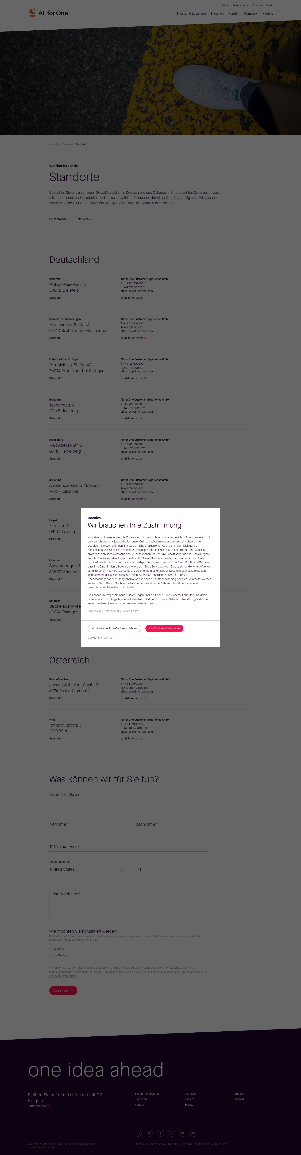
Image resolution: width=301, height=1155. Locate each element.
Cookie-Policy (130, 611)
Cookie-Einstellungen (101, 638)
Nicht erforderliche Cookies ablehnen (114, 628)
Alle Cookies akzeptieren (164, 628)
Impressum (95, 611)
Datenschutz (111, 611)
